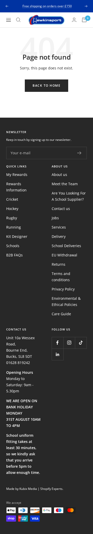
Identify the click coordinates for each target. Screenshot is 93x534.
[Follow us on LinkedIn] (57, 354)
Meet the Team (65, 183)
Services (59, 227)
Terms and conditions (61, 276)
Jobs (55, 217)
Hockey (12, 208)
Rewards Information (16, 186)
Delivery (59, 236)
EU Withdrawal (64, 255)
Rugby (11, 217)
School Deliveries (66, 245)
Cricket (12, 199)
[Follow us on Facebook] (57, 343)
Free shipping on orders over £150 (47, 6)
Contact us (61, 208)
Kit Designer (16, 236)
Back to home (46, 85)
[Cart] (84, 20)
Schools (12, 245)
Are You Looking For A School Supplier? (69, 196)
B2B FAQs (14, 255)
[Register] (79, 153)
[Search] (18, 20)
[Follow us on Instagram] (69, 343)
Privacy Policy (63, 289)
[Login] (74, 20)
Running (13, 227)
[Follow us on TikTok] (81, 343)
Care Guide (61, 313)
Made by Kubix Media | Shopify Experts (34, 489)
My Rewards (16, 174)
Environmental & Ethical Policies (66, 301)
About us (59, 174)
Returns (58, 264)
